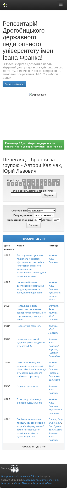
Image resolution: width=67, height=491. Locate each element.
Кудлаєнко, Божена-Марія (55, 296)
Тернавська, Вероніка (56, 411)
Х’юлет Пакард (22, 483)
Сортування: (19, 210)
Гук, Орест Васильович (55, 427)
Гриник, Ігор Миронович (56, 420)
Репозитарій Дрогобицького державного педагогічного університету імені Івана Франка (33, 144)
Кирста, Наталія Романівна (54, 352)
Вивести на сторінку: (20, 219)
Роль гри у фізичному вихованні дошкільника (29, 400)
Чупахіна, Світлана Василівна (54, 376)
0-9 (24, 180)
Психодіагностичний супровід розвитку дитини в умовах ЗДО (31, 342)
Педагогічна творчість (29, 325)
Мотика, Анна (54, 307)
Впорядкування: (23, 215)
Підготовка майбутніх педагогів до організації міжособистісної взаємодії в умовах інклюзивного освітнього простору (31, 369)
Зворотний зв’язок (42, 483)
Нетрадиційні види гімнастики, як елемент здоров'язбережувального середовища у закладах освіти (31, 312)
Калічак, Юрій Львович (53, 258)
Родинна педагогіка (27, 386)
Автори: (47, 219)
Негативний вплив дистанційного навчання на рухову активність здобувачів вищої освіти (30, 287)
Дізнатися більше (14, 84)
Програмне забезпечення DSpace (20, 476)
